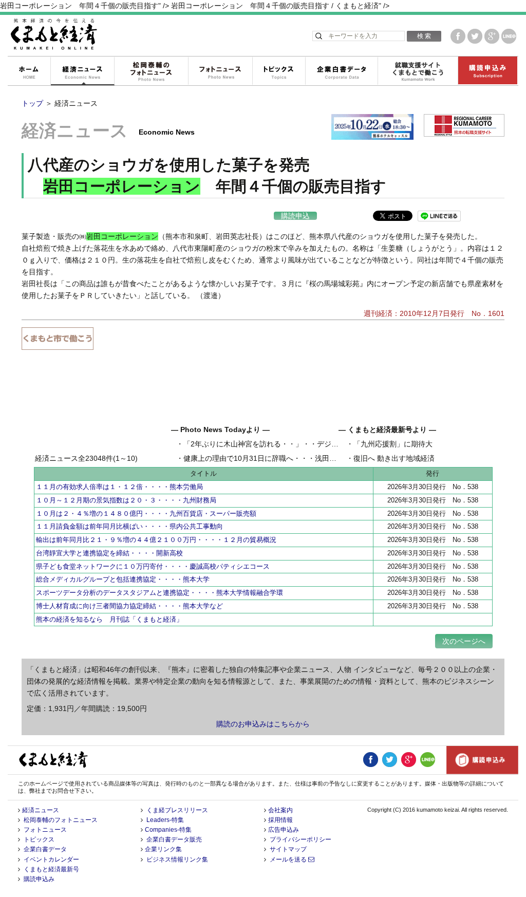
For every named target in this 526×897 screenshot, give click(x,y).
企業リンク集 (163, 849)
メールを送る (289, 859)
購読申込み (487, 71)
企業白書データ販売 (174, 839)
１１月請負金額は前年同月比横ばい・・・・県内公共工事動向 (129, 526)
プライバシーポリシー (300, 839)
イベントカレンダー (51, 859)
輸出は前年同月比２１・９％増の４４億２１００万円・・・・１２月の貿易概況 (156, 540)
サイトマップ (288, 849)
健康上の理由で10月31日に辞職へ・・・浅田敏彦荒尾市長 (277, 458)
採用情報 (280, 820)
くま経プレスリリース (177, 810)
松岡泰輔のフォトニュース (151, 71)
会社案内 (280, 810)
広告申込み (283, 829)
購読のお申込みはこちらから (263, 724)
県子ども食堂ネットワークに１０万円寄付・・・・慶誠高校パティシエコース (153, 566)
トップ (32, 103)
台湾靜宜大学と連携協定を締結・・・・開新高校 (109, 553)
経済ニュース (82, 71)
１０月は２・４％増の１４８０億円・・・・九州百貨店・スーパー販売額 (146, 513)
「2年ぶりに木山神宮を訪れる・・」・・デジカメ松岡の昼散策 (286, 444)
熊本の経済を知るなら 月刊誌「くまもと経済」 (109, 619)
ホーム (28, 71)
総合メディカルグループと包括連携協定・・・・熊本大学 (123, 579)
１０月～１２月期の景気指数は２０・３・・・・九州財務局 (126, 500)
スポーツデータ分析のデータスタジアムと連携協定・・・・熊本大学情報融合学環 (159, 592)
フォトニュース (220, 71)
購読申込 (295, 216)
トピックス (279, 71)
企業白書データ (341, 71)
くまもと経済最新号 (51, 869)
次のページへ (463, 641)
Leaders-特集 (165, 820)
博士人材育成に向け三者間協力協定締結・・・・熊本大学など (129, 606)
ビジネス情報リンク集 (177, 859)
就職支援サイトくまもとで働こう (417, 71)
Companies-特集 (168, 829)
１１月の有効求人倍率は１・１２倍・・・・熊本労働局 (119, 487)
